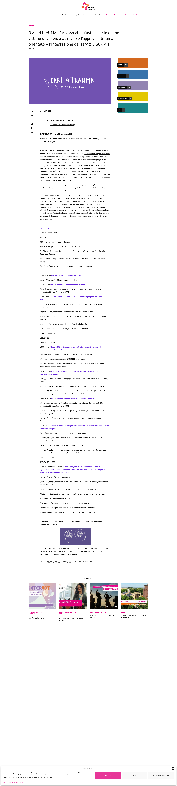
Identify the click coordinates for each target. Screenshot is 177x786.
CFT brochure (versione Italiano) (62, 125)
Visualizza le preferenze (161, 775)
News (31, 612)
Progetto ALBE (100, 612)
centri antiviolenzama (61, 561)
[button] (173, 769)
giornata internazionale (53, 562)
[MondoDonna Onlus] (88, 6)
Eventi (31, 26)
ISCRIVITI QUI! (45, 111)
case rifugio (50, 561)
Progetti (36, 612)
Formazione (64, 612)
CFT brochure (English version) (61, 120)
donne (70, 561)
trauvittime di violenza (68, 562)
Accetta (108, 775)
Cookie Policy (7, 782)
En (134, 6)
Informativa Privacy (18, 782)
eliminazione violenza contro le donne (84, 561)
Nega (134, 775)
